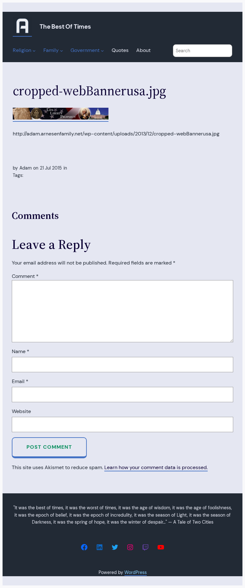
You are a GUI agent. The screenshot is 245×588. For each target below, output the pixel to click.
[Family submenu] (61, 50)
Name (20, 351)
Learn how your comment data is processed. (156, 467)
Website (21, 411)
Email (20, 381)
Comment (25, 276)
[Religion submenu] (34, 50)
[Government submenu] (102, 50)
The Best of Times (65, 27)
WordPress (135, 572)
